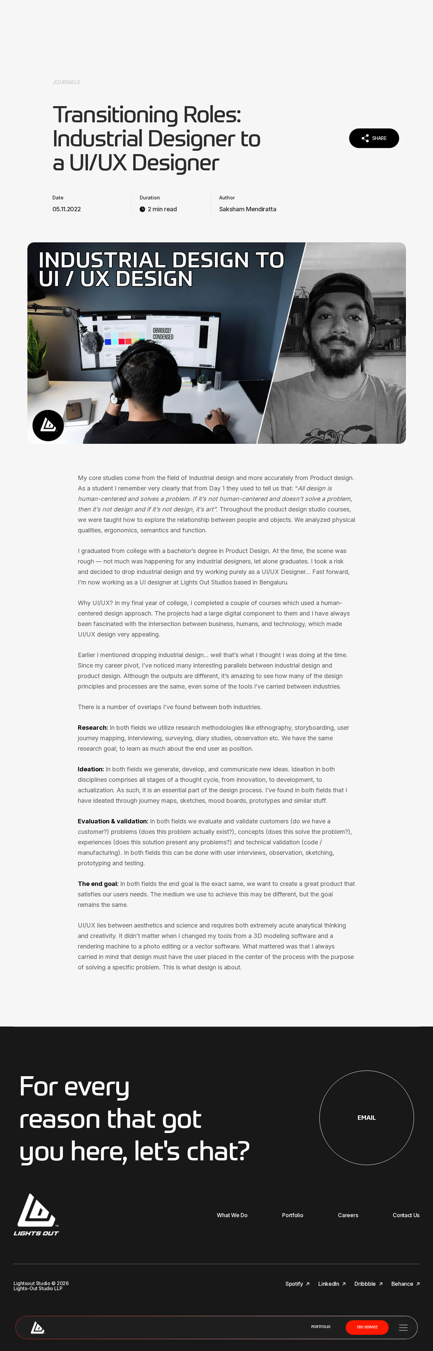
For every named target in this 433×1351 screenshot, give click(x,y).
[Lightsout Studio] (37, 1327)
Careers (348, 1215)
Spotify (295, 1284)
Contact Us (406, 1215)
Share (379, 138)
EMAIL (367, 1117)
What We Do (232, 1215)
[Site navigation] (403, 1327)
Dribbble (366, 1284)
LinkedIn (329, 1284)
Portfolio (321, 1327)
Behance (402, 1284)
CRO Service (367, 1327)
